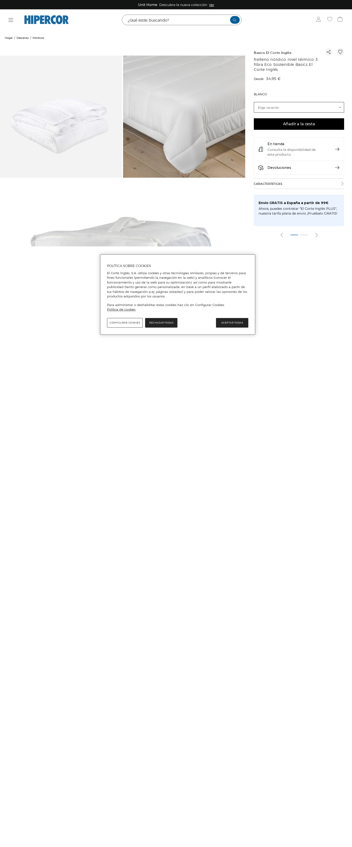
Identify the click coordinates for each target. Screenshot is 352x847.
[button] (299, 107)
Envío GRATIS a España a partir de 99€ (294, 203)
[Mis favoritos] (330, 20)
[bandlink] (211, 4)
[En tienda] (337, 149)
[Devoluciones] (337, 168)
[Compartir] (329, 52)
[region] (177, 294)
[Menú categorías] (10, 20)
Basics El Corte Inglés (272, 53)
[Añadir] (340, 52)
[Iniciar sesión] (319, 20)
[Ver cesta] (341, 20)
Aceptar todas (232, 322)
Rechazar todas (161, 322)
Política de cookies (121, 309)
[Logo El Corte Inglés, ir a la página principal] (46, 19)
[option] (61, 117)
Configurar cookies (125, 322)
